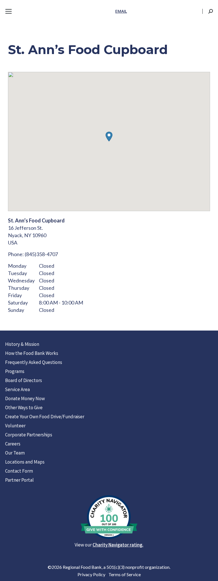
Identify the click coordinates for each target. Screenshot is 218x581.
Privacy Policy (91, 574)
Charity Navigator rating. (118, 545)
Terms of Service (124, 574)
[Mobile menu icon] (8, 11)
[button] (109, 136)
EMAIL (121, 11)
